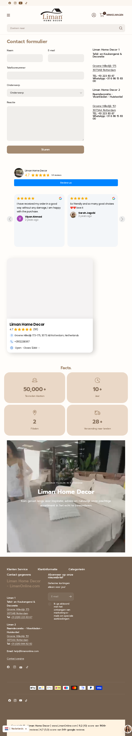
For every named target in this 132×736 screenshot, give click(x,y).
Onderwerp (13, 85)
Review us (66, 182)
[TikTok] (26, 3)
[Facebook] (9, 3)
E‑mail (51, 50)
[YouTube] (20, 3)
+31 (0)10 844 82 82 (21, 644)
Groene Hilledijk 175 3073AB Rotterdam (18, 611)
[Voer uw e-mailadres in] (70, 597)
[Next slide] (122, 219)
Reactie (11, 102)
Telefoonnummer (16, 68)
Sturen (45, 149)
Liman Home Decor (36, 170)
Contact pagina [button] (15, 658)
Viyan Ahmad (33, 216)
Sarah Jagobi (86, 213)
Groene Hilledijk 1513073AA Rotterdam (18, 638)
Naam (10, 50)
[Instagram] (15, 3)
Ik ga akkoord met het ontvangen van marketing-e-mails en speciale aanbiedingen (63, 611)
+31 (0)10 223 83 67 (21, 617)
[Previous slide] (10, 219)
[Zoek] (121, 28)
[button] (16, 729)
